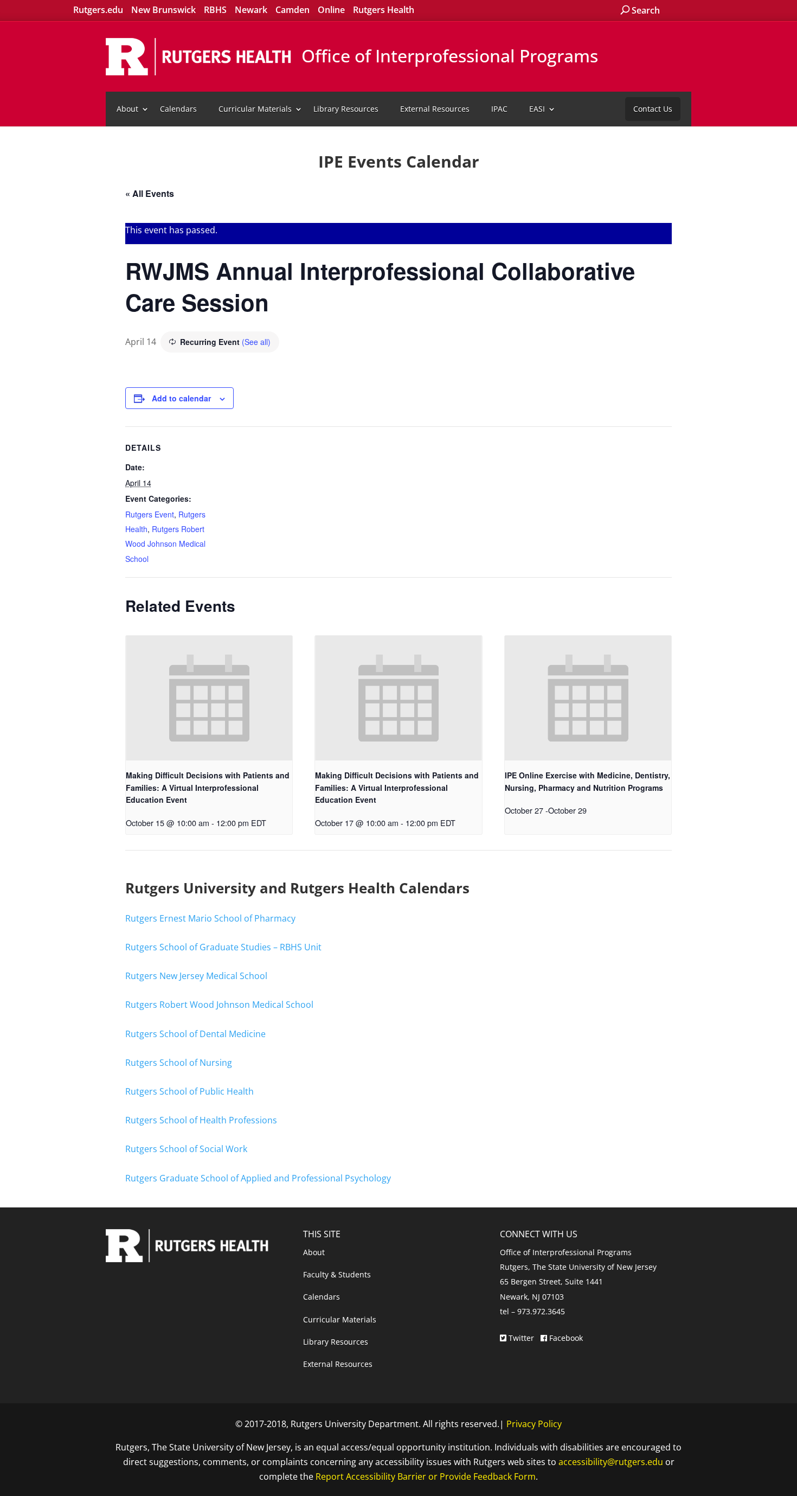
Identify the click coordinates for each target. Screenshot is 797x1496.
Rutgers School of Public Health (189, 1091)
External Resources (435, 109)
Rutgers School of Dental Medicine (195, 1034)
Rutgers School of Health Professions (201, 1120)
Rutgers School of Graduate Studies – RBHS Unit (223, 947)
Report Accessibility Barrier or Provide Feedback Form (426, 1476)
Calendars (178, 109)
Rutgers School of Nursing (178, 1063)
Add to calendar (181, 398)
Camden (292, 10)
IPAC (499, 109)
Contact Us (652, 109)
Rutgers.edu (98, 10)
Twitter (521, 1338)
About (127, 109)
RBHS (215, 10)
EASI (537, 109)
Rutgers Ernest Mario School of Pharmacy (210, 918)
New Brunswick (163, 10)
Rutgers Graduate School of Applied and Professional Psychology (258, 1178)
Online (331, 10)
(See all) (256, 341)
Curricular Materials (255, 109)
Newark (251, 10)
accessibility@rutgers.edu (610, 1462)
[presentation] (209, 698)
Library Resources (345, 109)
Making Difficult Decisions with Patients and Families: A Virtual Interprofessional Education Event (208, 787)
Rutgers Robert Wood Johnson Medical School (165, 543)
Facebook (565, 1338)
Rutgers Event (149, 514)
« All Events (149, 193)
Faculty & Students (337, 1274)
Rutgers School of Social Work (186, 1149)
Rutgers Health (383, 10)
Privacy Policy (534, 1424)
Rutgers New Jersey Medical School (196, 976)
